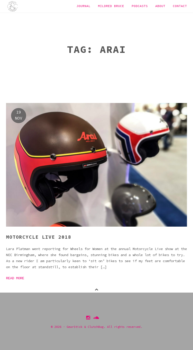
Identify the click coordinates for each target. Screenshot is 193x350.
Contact (180, 6)
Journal (83, 6)
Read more (15, 278)
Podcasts (140, 6)
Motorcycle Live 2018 (38, 237)
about (160, 6)
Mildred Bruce (111, 6)
